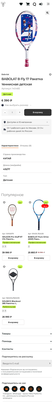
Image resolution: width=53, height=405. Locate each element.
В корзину (38, 112)
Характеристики (9, 145)
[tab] (9, 145)
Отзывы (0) (25, 145)
